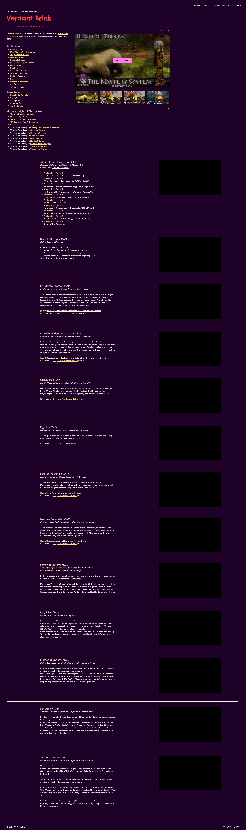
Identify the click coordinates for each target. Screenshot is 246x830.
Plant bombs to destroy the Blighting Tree (76, 255)
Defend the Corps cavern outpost (72, 250)
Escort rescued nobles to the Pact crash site (66, 541)
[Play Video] (87, 97)
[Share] (161, 30)
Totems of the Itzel (60, 167)
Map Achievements (29, 11)
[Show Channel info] (167, 30)
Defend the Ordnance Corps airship (73, 253)
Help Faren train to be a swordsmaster (64, 493)
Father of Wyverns (18, 76)
